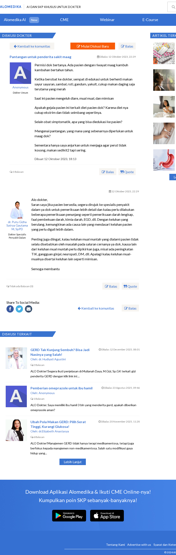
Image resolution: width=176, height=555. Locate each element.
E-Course (150, 19)
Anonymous (20, 87)
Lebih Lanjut (73, 462)
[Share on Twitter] (20, 309)
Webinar (107, 19)
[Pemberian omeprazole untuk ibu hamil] (16, 396)
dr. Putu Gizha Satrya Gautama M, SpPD (17, 225)
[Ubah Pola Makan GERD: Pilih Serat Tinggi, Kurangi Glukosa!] (16, 430)
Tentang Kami (115, 544)
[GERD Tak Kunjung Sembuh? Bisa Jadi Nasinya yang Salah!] (16, 358)
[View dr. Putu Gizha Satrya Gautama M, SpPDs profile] (17, 208)
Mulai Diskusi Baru (94, 46)
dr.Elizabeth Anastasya (54, 431)
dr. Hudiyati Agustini (52, 359)
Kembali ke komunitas (33, 46)
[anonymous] (20, 73)
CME (64, 19)
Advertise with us (139, 544)
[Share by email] (29, 309)
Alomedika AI (15, 19)
